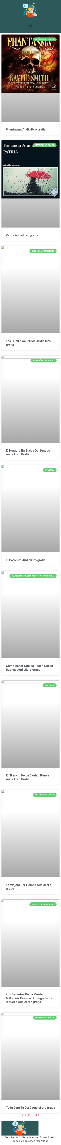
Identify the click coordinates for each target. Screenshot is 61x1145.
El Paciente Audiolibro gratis (25, 560)
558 (37, 1115)
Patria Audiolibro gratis (22, 235)
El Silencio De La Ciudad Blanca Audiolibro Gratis (27, 777)
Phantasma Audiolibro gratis (25, 129)
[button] (30, 26)
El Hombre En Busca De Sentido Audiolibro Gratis (28, 452)
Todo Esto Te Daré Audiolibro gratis (30, 1107)
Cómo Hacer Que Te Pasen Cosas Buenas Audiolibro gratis (29, 667)
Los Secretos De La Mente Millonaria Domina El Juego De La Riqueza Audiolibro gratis (29, 998)
